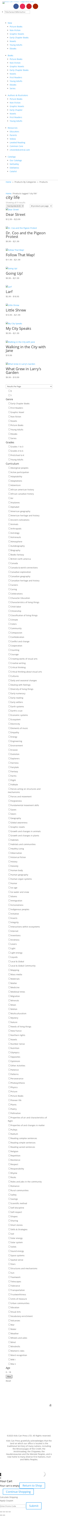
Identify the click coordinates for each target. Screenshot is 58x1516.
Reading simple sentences (23, 1142)
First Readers (16, 77)
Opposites (15, 1057)
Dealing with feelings (21, 684)
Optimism (15, 1061)
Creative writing (18, 663)
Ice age (14, 887)
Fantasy (14, 771)
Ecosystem (16, 719)
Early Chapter (16, 110)
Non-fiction (16, 416)
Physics (14, 1087)
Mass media (16, 974)
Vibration (15, 1307)
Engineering (16, 741)
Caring (14, 589)
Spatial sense (17, 1259)
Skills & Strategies (19, 1229)
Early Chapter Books (19, 37)
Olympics (15, 1052)
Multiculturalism (18, 1013)
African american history (22, 489)
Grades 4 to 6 (17, 451)
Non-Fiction (15, 30)
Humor (14, 883)
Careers (14, 585)
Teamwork (15, 1277)
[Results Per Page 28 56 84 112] (29, 386)
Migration (15, 996)
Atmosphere (16, 541)
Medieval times (18, 991)
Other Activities (18, 1065)
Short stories (17, 1225)
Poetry (14, 1109)
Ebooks (13, 48)
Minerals (15, 1000)
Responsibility (17, 1168)
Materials (15, 978)
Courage (15, 654)
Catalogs (12, 156)
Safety (13, 1194)
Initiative (15, 913)
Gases (13, 809)
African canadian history (22, 493)
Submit (33, 1506)
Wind (13, 1342)
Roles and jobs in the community (26, 1181)
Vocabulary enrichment (22, 1316)
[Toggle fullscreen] (7, 1511)
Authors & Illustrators (18, 95)
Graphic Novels (17, 34)
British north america (21, 559)
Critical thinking (18, 667)
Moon (13, 1005)
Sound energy (17, 1251)
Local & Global (17, 961)
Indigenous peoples (20, 909)
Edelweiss (14, 167)
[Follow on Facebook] (16, 6)
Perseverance (17, 1078)
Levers (14, 944)
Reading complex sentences (24, 1138)
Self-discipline (17, 1207)
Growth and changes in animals (26, 831)
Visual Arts (16, 1311)
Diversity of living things (22, 689)
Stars (13, 1264)
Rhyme (14, 1173)
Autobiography (18, 546)
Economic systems (19, 715)
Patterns (15, 1074)
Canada (14, 563)
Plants (13, 1104)
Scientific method (19, 1203)
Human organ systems (21, 879)
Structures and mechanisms (24, 1268)
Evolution (15, 754)
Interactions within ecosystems (25, 926)
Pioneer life (16, 1100)
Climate (14, 619)
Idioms (14, 896)
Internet (14, 931)
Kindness (15, 939)
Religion (14, 1151)
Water (13, 1329)
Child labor (16, 606)
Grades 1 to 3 (17, 446)
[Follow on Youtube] (35, 6)
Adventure (16, 485)
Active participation (20, 472)
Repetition (15, 1155)
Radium (14, 1134)
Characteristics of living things (25, 602)
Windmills (15, 1346)
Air (12, 498)
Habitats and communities (23, 844)
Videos (13, 138)
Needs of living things (21, 1026)
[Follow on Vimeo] (42, 6)
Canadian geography (20, 576)
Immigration (16, 900)
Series (12, 88)
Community (16, 628)
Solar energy (17, 1238)
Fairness (15, 763)
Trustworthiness (18, 1294)
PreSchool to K (17, 455)
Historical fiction (18, 857)
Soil (12, 1233)
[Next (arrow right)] (4, 1515)
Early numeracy (18, 693)
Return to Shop (32, 1485)
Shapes (14, 1216)
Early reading (17, 697)
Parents (13, 135)
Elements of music (19, 728)
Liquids (14, 957)
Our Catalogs (16, 160)
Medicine (15, 987)
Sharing (14, 1220)
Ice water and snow (20, 892)
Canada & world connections (24, 567)
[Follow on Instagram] (22, 6)
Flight (13, 780)
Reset (8, 1381)
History (14, 861)
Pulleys (14, 1129)
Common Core (16, 146)
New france (16, 1030)
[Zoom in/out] (9, 1511)
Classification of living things (24, 615)
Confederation (17, 637)
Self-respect (16, 1212)
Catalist (13, 171)
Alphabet (15, 507)
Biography (15, 550)
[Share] (4, 1511)
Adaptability (16, 476)
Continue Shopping (18, 1492)
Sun (12, 1272)
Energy (14, 736)
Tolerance (15, 1285)
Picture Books (16, 26)
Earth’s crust (16, 710)
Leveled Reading (17, 142)
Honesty (14, 866)
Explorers (15, 758)
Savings (14, 1199)
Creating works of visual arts (24, 658)
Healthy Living (17, 848)
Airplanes (15, 502)
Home (8, 182)
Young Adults (16, 45)
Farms (13, 775)
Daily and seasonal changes (24, 680)
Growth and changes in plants (25, 835)
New (10, 23)
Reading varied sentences (23, 1147)
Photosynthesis (18, 1083)
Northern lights (18, 1035)
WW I (13, 1359)
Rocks (13, 1177)
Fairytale (15, 767)
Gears (13, 814)
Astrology (15, 533)
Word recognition (19, 1355)
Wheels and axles (19, 1338)
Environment (17, 745)
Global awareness (19, 822)
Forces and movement (21, 796)
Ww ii (13, 1364)
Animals (14, 524)
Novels (13, 41)
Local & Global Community (23, 965)
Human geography (19, 874)
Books (10, 55)
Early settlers (17, 702)
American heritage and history (25, 515)
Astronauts (16, 537)
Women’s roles (17, 1350)
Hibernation (16, 853)
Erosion (14, 750)
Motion (14, 1009)
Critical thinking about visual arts (26, 671)
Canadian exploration (21, 572)
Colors (14, 624)
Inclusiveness (17, 905)
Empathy (15, 732)
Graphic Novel (17, 412)
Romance (15, 1186)
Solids (13, 1246)
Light (13, 948)
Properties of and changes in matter (28, 1125)
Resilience (15, 1160)
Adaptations (16, 481)
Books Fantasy (17, 554)
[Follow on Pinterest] (29, 6)
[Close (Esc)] (1, 1511)
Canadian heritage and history (25, 580)
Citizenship (16, 611)
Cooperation (16, 645)
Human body (17, 870)
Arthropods (16, 528)
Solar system (17, 1242)
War (12, 1324)
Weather (15, 1333)
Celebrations (17, 593)
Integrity (15, 922)
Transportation (18, 1290)
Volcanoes (15, 1320)
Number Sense (18, 1044)
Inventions (16, 935)
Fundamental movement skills (25, 805)
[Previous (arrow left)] (1, 1515)
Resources (12, 127)
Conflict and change (20, 641)
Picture (14, 1091)
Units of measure (19, 1299)
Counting (15, 650)
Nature (14, 1022)
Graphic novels (18, 827)
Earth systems (17, 706)
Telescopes (16, 1281)
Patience (15, 1069)
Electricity (15, 724)
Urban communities (20, 1303)
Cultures (15, 676)
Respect (14, 1164)
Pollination (16, 1113)
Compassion (16, 632)
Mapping (15, 970)
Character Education (20, 598)
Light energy (16, 952)
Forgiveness (16, 801)
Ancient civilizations (20, 520)
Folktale (14, 784)
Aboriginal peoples (19, 468)
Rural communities (20, 1190)
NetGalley (14, 164)
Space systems (17, 1255)
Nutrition (15, 1048)
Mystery (14, 1017)
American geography (20, 511)
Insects (14, 918)
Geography (16, 818)
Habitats (15, 840)
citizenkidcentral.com (20, 149)
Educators (14, 131)
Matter (14, 983)
